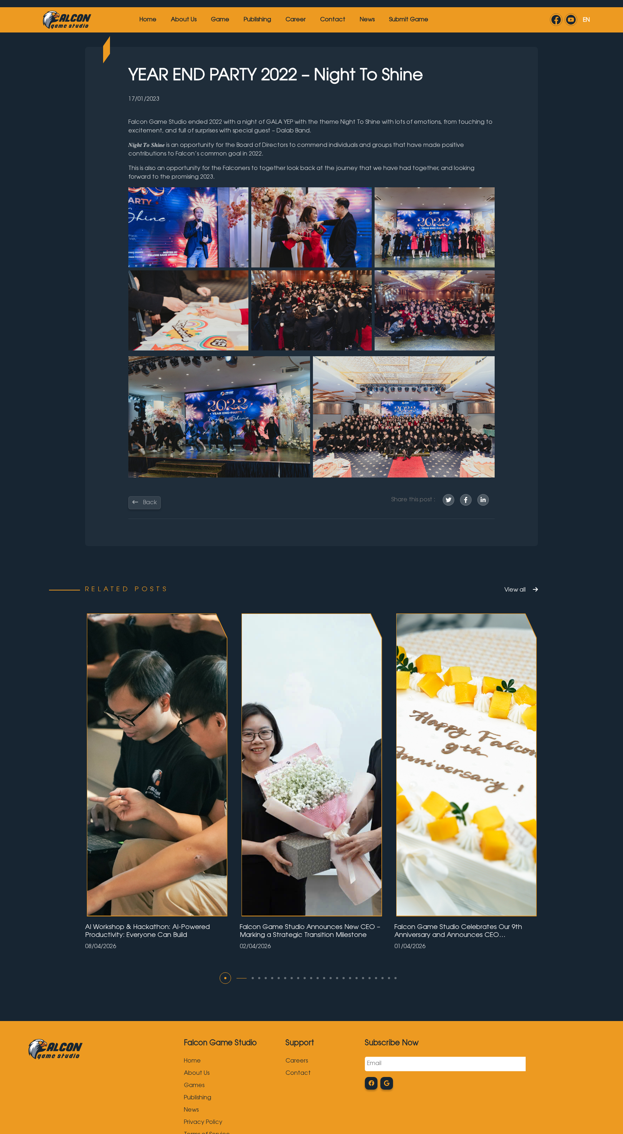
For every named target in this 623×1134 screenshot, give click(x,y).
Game (220, 20)
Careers (297, 1061)
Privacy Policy (203, 1122)
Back (149, 503)
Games (194, 1086)
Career (296, 20)
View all (515, 590)
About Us (183, 20)
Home (148, 20)
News (367, 20)
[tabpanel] (157, 781)
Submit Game (408, 20)
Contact (332, 20)
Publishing (257, 20)
